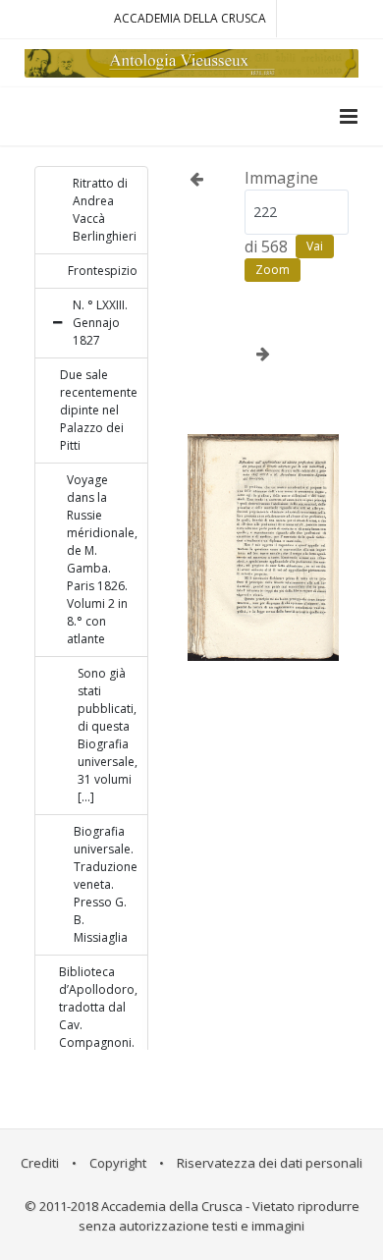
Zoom (272, 269)
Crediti (40, 1163)
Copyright (117, 1163)
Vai (314, 246)
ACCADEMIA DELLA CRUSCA (190, 18)
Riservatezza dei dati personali (269, 1163)
